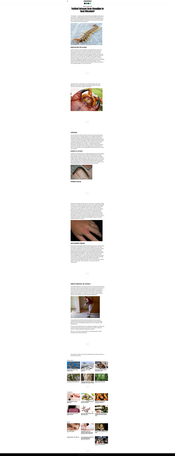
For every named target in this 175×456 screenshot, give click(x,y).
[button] (85, 3)
